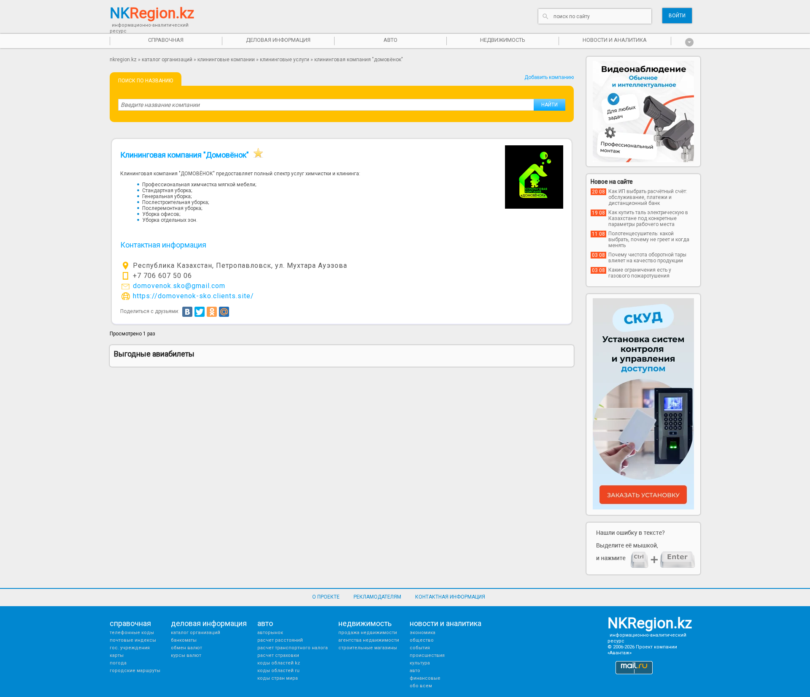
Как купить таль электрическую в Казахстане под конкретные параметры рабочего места (648, 218)
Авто (415, 670)
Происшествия (427, 655)
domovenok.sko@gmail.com (179, 286)
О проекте (326, 597)
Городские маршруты (135, 670)
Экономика (422, 632)
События (420, 648)
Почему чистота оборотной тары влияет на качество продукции (647, 258)
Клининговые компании (226, 60)
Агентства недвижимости (368, 640)
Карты (117, 655)
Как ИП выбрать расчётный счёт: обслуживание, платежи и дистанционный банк (647, 197)
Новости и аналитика (615, 40)
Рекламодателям (377, 597)
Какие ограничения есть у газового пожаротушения (639, 273)
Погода (118, 663)
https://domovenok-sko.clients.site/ (193, 296)
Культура (420, 663)
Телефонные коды (132, 632)
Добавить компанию (549, 77)
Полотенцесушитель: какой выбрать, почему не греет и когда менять (648, 239)
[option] (643, 111)
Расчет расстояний (280, 640)
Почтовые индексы (133, 640)
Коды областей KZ (278, 663)
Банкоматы (184, 640)
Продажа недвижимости (367, 632)
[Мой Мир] (224, 312)
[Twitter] (199, 312)
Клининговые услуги (284, 60)
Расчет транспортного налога (292, 648)
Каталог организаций (167, 60)
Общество (422, 640)
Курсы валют (186, 655)
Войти (677, 16)
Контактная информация (450, 597)
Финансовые (425, 678)
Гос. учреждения (130, 648)
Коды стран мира (277, 678)
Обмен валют (186, 648)
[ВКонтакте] (187, 312)
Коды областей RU (278, 670)
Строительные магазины (367, 648)
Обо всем (421, 686)
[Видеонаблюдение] (643, 111)
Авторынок (270, 632)
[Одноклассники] (212, 312)
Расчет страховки (278, 655)
